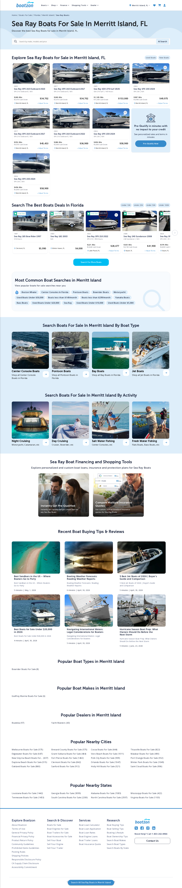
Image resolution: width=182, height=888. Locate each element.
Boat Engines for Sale (57, 828)
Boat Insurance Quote (90, 844)
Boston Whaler (29, 292)
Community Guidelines (23, 844)
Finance (63, 5)
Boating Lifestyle (115, 832)
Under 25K (138, 205)
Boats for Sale (54, 825)
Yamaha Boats (122, 297)
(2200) (69, 797)
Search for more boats (91, 262)
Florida (37, 15)
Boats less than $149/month (62, 297)
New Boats (164, 57)
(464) (68, 753)
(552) (147, 758)
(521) (105, 766)
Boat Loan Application (90, 828)
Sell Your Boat (54, 840)
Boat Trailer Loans (88, 840)
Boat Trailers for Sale (57, 832)
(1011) (107, 753)
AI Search (162, 41)
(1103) (145, 797)
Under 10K (125, 205)
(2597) (109, 797)
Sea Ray (68, 302)
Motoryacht (120, 292)
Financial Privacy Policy (23, 836)
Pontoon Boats (80, 292)
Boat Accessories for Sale (59, 836)
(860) (26, 766)
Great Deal (21, 213)
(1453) (28, 797)
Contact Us (152, 840)
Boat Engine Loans (88, 836)
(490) (145, 753)
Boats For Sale (25, 15)
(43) (60, 722)
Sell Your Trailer (55, 848)
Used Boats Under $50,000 (30, 297)
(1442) (27, 793)
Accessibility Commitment (24, 867)
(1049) (147, 762)
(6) (28, 696)
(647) (27, 753)
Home (14, 15)
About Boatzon (19, 825)
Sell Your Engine (55, 844)
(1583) (106, 793)
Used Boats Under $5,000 (120, 302)
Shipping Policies (20, 855)
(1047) (106, 762)
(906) (146, 766)
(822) (145, 749)
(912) (65, 766)
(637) (30, 758)
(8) (25, 669)
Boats (44, 5)
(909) (105, 758)
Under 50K (151, 205)
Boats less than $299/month (96, 297)
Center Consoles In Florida (54, 292)
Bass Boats (22, 302)
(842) (66, 762)
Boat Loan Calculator (89, 825)
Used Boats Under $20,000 (45, 302)
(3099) (66, 793)
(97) (18, 722)
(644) (104, 749)
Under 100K (164, 205)
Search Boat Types (116, 844)
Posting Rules (18, 851)
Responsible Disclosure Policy (26, 859)
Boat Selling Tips (115, 828)
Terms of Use (18, 828)
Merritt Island (48, 15)
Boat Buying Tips (115, 825)
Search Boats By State (118, 848)
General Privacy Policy (22, 832)
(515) (29, 762)
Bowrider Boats (101, 292)
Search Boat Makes (116, 840)
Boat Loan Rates (87, 832)
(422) (146, 793)
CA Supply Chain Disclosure (25, 863)
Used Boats (151, 57)
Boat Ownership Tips (117, 836)
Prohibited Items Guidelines (25, 848)
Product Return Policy (22, 840)
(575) (27, 749)
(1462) (67, 758)
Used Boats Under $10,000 (90, 302)
